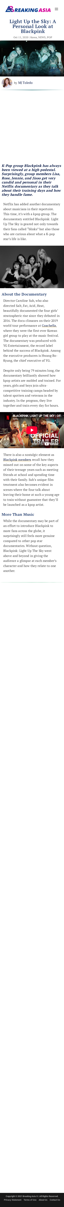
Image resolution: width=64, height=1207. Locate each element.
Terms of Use (30, 1200)
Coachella (49, 325)
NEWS (42, 37)
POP (49, 37)
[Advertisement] (32, 128)
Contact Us (55, 1200)
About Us (43, 1200)
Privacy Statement (12, 1200)
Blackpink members (17, 460)
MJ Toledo (25, 83)
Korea (33, 37)
